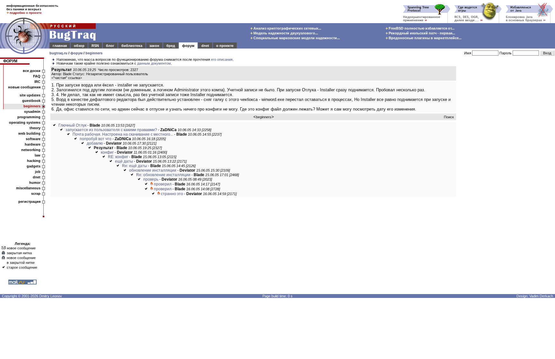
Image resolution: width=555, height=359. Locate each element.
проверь (150, 179)
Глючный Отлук (72, 125)
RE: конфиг (118, 157)
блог (110, 46)
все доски (31, 71)
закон (154, 46)
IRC (37, 82)
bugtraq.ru (58, 53)
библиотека (131, 46)
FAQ (36, 76)
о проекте (224, 46)
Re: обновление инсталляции (163, 175)
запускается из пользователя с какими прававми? (111, 130)
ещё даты (124, 161)
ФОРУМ (10, 61)
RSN (95, 46)
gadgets (33, 166)
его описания (222, 59)
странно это (172, 194)
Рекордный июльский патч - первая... (421, 33)
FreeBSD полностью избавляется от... (421, 28)
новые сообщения (24, 87)
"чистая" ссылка (66, 78)
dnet (205, 46)
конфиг (107, 152)
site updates (30, 95)
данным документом (154, 63)
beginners (93, 53)
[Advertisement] (507, 163)
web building (29, 133)
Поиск (449, 117)
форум (188, 46)
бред (170, 46)
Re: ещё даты (134, 166)
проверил (163, 184)
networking (30, 150)
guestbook (31, 101)
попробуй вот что (95, 139)
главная (60, 46)
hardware (32, 144)
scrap (35, 193)
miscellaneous (28, 188)
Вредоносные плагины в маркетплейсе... (425, 38)
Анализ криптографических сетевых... (286, 28)
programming (28, 117)
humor (34, 182)
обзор (79, 46)
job (37, 172)
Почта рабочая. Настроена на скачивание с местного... (123, 134)
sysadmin (32, 111)
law (37, 155)
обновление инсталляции (152, 170)
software (33, 139)
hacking (33, 161)
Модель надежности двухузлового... (285, 33)
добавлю (95, 143)
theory (35, 128)
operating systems (24, 122)
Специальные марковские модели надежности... (296, 38)
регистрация (29, 201)
